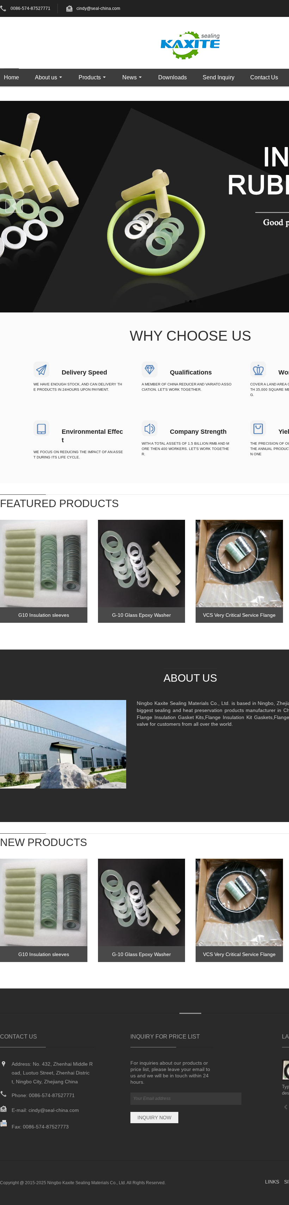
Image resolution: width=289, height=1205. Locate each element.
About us (46, 77)
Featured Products (59, 503)
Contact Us (264, 77)
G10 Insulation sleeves (43, 615)
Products (90, 77)
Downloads (172, 77)
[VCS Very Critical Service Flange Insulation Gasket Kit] (239, 563)
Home (11, 77)
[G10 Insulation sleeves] (43, 563)
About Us (190, 678)
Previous (14, 206)
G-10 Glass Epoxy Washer (141, 615)
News (129, 77)
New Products (43, 842)
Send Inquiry (218, 77)
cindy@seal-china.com (98, 8)
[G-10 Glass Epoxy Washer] (141, 563)
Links (272, 1182)
